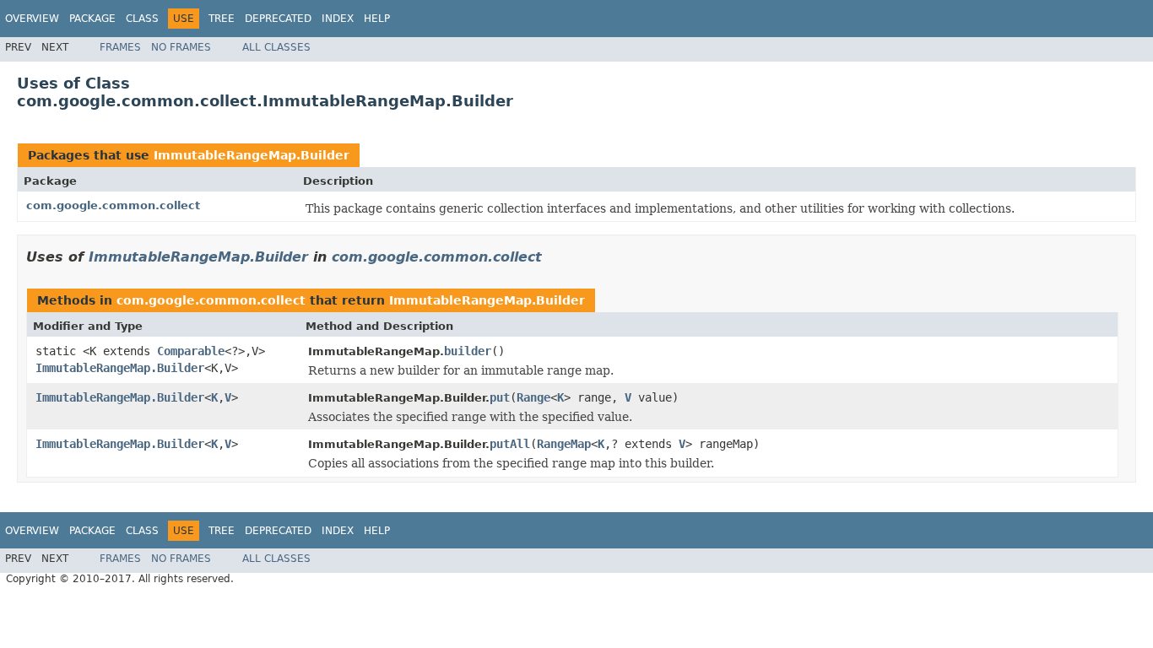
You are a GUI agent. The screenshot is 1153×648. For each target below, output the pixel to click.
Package (92, 18)
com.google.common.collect (113, 205)
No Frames (181, 47)
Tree (221, 18)
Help (377, 18)
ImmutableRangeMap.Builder (251, 155)
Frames (120, 47)
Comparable (191, 351)
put (500, 397)
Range (533, 397)
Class (142, 18)
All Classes (276, 47)
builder (467, 351)
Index (338, 18)
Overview (32, 18)
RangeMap (564, 444)
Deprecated (278, 18)
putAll (510, 444)
